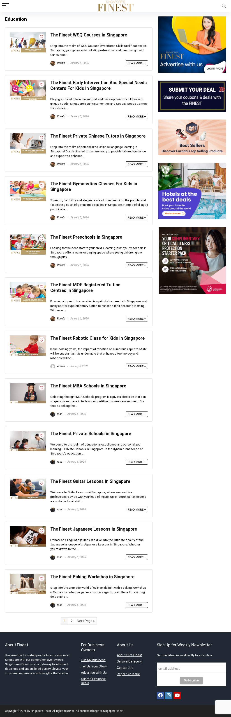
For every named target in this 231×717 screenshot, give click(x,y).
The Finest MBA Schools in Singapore (88, 386)
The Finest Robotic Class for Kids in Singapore (97, 338)
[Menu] (5, 6)
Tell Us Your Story (94, 666)
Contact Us (125, 668)
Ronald (60, 63)
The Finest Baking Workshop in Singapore (92, 576)
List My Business (93, 660)
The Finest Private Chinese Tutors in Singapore (98, 136)
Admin (60, 366)
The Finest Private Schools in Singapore (90, 433)
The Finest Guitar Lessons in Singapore (90, 481)
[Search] (224, 6)
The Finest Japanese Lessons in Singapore (93, 529)
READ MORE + (137, 63)
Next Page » (86, 621)
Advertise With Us (94, 672)
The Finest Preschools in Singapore (86, 237)
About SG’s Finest (129, 655)
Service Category (129, 661)
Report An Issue (128, 674)
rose (59, 414)
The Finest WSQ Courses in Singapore (88, 35)
